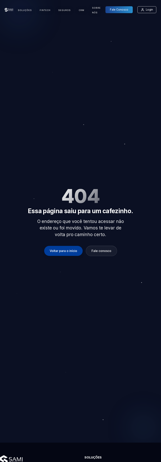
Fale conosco (101, 251)
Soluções (25, 10)
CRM (81, 10)
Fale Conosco (119, 9)
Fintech (45, 10)
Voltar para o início (63, 251)
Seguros (64, 10)
